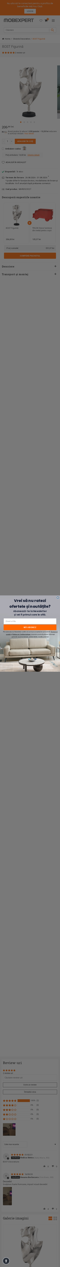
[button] (6, 1261)
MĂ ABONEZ (30, 627)
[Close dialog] (58, 597)
